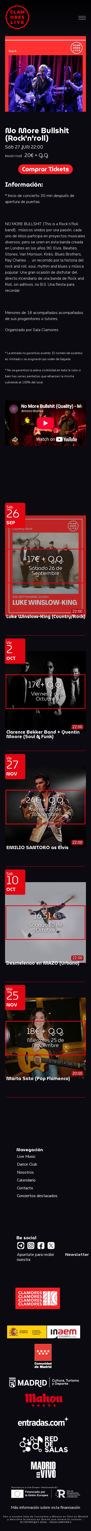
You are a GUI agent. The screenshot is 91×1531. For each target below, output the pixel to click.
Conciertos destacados (37, 1196)
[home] (17, 17)
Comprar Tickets (45, 169)
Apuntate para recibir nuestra (53, 1257)
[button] (82, 17)
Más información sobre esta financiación (45, 1507)
